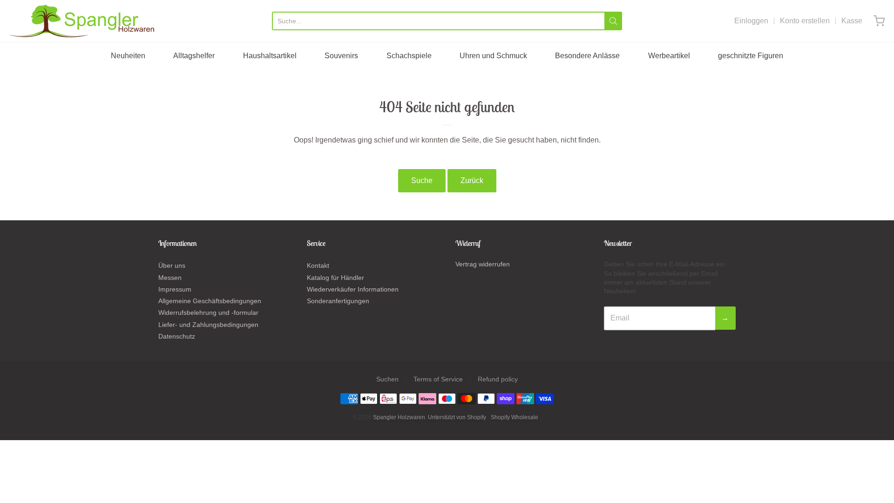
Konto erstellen (805, 21)
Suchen (387, 379)
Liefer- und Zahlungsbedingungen (208, 324)
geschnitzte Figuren (750, 56)
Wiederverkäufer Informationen (353, 289)
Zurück (472, 180)
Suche (422, 180)
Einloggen (751, 21)
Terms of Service (438, 379)
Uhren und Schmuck (493, 56)
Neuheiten (128, 56)
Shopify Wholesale (514, 417)
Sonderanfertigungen (338, 301)
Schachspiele (409, 56)
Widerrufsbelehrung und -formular (208, 312)
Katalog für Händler (335, 277)
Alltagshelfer (194, 56)
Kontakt (318, 265)
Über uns (171, 265)
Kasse (851, 21)
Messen (170, 277)
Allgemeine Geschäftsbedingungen (209, 301)
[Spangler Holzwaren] (81, 21)
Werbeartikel (669, 56)
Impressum (174, 289)
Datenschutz (176, 336)
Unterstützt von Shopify (457, 417)
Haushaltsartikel (270, 56)
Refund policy (498, 379)
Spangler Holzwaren (399, 417)
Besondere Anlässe (587, 56)
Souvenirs (341, 56)
